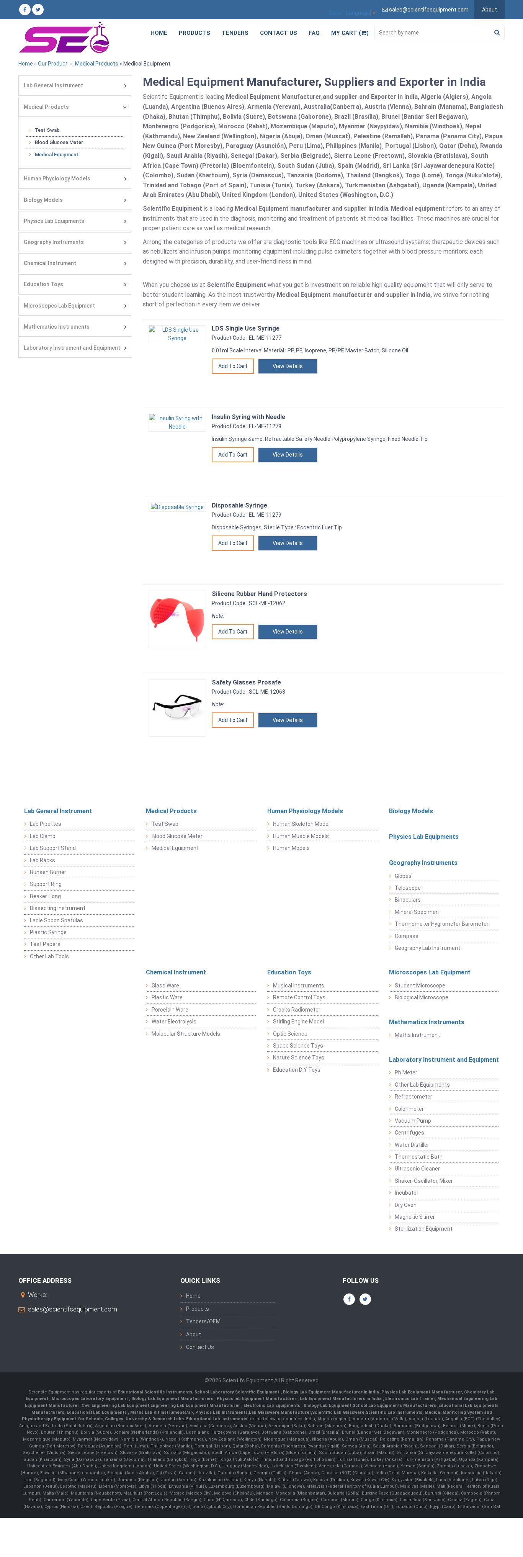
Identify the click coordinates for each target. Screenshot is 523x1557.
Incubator (406, 1193)
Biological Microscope (421, 997)
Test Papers (45, 944)
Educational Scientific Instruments (155, 1392)
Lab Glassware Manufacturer (280, 1412)
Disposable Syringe (239, 505)
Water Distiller (412, 1145)
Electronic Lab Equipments (271, 1405)
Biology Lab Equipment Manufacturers (172, 1398)
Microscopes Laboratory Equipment (90, 1398)
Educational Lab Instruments (216, 1418)
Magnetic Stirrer (415, 1217)
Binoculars (408, 900)
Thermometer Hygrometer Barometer (442, 924)
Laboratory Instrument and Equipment (72, 348)
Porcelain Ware (170, 1010)
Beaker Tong (45, 896)
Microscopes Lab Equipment (59, 306)
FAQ (314, 32)
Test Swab (47, 130)
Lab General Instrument (53, 85)
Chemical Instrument (50, 263)
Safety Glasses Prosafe (246, 682)
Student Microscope (420, 985)
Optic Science (290, 1034)
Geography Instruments (54, 242)
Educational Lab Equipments (97, 1412)
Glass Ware (165, 985)
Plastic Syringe (48, 932)
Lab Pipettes (45, 824)
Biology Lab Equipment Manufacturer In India (331, 1392)
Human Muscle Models (301, 836)
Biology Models (43, 200)
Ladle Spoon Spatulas (56, 920)
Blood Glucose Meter (59, 142)
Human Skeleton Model (301, 824)
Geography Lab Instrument (427, 948)
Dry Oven (406, 1205)
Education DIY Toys (296, 1070)
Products (194, 32)
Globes (403, 876)
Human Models (291, 848)
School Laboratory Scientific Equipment (237, 1392)
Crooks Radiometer (296, 1010)
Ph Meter (406, 1072)
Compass (406, 936)
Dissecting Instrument (57, 908)
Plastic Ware (167, 997)
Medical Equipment (56, 154)
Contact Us (278, 32)
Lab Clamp (43, 836)
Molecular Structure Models (186, 1034)
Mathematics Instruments (57, 327)
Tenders (235, 32)
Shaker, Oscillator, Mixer (424, 1181)
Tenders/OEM (203, 1321)
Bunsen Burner (48, 872)
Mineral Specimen (417, 912)
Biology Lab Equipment (326, 1405)
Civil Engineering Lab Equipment (115, 1405)
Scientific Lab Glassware (338, 1412)
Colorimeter (409, 1109)
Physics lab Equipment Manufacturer (257, 1398)
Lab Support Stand (53, 848)
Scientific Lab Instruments (394, 1412)
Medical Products (96, 64)
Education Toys (43, 284)
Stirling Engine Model (298, 1021)
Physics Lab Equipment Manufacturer (421, 1392)
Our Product (53, 64)
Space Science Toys (298, 1046)
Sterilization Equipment (424, 1229)
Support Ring (46, 884)
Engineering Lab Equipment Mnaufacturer (195, 1405)
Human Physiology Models (57, 178)
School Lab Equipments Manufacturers (394, 1405)
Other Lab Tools (49, 956)
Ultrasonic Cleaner (417, 1169)
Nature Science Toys (298, 1057)
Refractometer (413, 1097)
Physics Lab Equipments (54, 221)
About (489, 10)
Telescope (408, 888)
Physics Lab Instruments (221, 1412)
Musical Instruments (298, 985)
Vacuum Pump (413, 1121)
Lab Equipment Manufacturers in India (341, 1398)
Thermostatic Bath (419, 1157)
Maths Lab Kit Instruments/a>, (162, 1412)
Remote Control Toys (299, 997)
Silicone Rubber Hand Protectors (259, 594)
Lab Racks (42, 860)
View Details (288, 366)
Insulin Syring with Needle (248, 417)
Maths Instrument (417, 1035)
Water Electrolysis (174, 1021)
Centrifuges (409, 1133)
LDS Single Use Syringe (245, 328)
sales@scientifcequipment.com (72, 1309)
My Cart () (350, 32)
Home (158, 32)
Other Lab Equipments (422, 1085)
